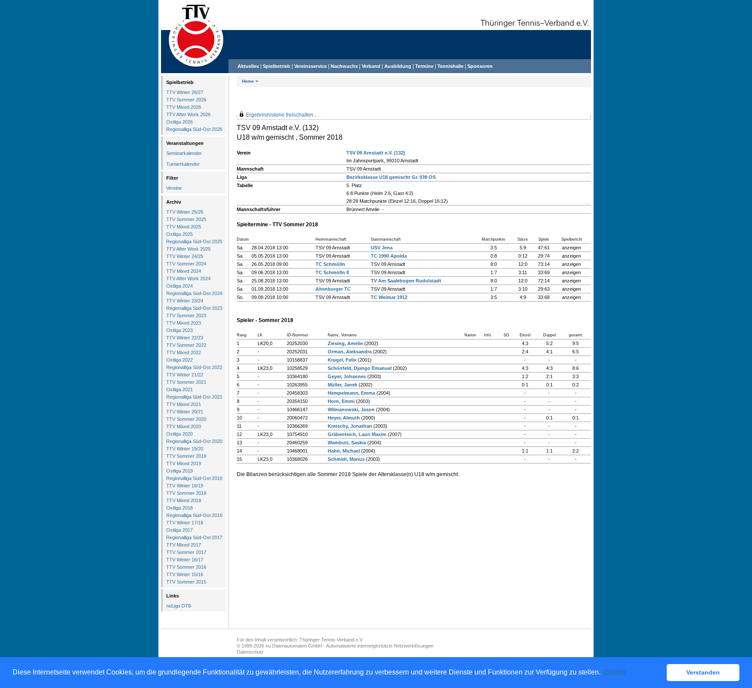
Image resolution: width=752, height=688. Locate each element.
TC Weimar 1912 (389, 297)
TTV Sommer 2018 (186, 493)
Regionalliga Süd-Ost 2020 (194, 441)
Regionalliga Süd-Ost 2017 (194, 537)
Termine (425, 66)
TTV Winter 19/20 (184, 448)
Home (248, 81)
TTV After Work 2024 (188, 278)
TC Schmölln (330, 264)
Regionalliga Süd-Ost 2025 (194, 241)
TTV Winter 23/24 (184, 300)
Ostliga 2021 (179, 389)
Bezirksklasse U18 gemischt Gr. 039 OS (391, 177)
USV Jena (382, 247)
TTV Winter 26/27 (184, 92)
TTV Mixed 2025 (183, 226)
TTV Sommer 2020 (186, 419)
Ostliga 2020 (179, 433)
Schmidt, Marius (346, 459)
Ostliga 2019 (179, 470)
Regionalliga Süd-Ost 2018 (194, 515)
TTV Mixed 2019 (183, 463)
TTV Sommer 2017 (186, 552)
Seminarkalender (184, 153)
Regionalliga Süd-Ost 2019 (194, 478)
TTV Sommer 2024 (186, 263)
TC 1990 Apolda (389, 255)
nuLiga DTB (178, 605)
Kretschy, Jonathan (350, 426)
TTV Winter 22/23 (184, 337)
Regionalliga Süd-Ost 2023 (194, 308)
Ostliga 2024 (179, 286)
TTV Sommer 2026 (186, 99)
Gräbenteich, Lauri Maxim (357, 434)
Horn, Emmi (341, 401)
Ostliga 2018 (179, 507)
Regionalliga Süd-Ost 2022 (194, 367)
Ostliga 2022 (179, 359)
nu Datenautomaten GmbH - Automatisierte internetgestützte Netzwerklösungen (349, 645)
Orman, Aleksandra (350, 351)
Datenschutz (250, 651)
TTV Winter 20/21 (184, 411)
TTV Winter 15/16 (184, 574)
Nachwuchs (344, 66)
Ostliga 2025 (179, 234)
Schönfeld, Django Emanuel (360, 368)
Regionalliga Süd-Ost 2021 (194, 396)
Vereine (174, 188)
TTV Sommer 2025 (186, 219)
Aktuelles (248, 66)
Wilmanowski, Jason (351, 409)
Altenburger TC (333, 289)
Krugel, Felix (342, 359)
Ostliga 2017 (179, 530)
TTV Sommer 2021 (186, 382)
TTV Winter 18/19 (184, 485)
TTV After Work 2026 (188, 114)
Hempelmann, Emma (351, 393)
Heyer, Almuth (344, 417)
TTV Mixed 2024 (183, 271)
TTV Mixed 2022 (183, 352)
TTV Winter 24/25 (184, 256)
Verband (371, 66)
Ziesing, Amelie (345, 343)
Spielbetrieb (276, 66)
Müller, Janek (342, 384)
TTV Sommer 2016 (186, 567)
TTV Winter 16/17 (184, 559)
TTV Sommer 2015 (186, 581)
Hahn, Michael (344, 450)
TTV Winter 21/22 (184, 374)
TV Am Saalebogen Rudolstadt (406, 280)
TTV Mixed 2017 (183, 544)
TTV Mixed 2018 (183, 500)
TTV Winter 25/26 (184, 212)
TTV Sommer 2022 (186, 345)
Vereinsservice (310, 66)
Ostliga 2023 (179, 330)
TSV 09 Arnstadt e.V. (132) (375, 152)
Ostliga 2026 (179, 121)
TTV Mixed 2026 (183, 107)
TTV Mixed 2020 (183, 426)
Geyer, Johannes (347, 376)
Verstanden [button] (703, 672)
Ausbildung (397, 66)
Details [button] (615, 672)
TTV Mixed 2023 (183, 323)
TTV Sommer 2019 (186, 456)
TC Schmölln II (332, 272)
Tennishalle (450, 66)
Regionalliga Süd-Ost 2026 (194, 129)
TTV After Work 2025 (188, 249)
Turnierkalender (183, 164)
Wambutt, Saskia (347, 442)
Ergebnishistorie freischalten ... (282, 115)
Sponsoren (480, 66)
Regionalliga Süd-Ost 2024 (194, 293)
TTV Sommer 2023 (186, 315)
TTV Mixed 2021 (183, 404)
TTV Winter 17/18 (184, 522)
